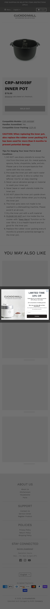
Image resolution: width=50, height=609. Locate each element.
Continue (37, 316)
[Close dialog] (47, 291)
